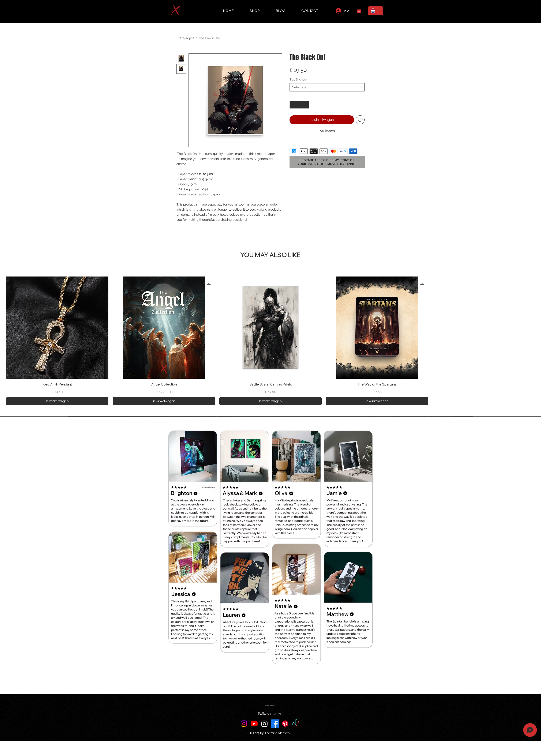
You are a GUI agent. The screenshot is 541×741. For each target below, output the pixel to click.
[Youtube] (254, 723)
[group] (270, 340)
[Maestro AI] (264, 723)
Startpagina (185, 38)
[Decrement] (292, 104)
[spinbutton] (299, 104)
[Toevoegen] (360, 119)
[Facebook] (275, 723)
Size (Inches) (299, 79)
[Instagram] (244, 723)
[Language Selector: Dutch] (375, 10)
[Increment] (305, 104)
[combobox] (327, 87)
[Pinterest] (285, 723)
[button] (359, 10)
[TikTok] (295, 723)
